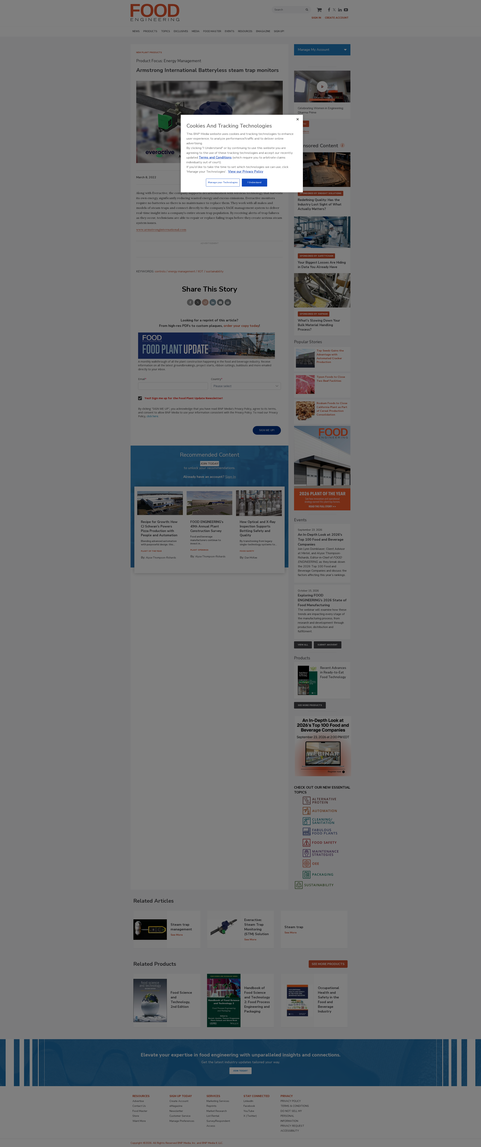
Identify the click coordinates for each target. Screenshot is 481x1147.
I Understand (254, 182)
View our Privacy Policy (245, 171)
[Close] (297, 119)
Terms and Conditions (215, 157)
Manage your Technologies (223, 182)
